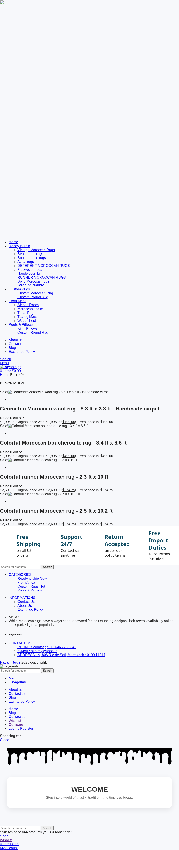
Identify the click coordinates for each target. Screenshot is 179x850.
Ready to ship (32, 578)
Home (5, 375)
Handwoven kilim (30, 273)
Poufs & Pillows (29, 590)
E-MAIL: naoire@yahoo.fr (37, 651)
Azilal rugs (25, 262)
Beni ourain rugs (30, 254)
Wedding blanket (30, 285)
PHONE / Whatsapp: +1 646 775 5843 (46, 647)
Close (4, 740)
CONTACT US (20, 643)
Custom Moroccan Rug (35, 293)
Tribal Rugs (26, 313)
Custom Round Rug (32, 297)
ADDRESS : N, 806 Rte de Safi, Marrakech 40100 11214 (61, 655)
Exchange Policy (30, 609)
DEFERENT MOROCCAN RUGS (43, 265)
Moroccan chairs (30, 309)
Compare (16, 724)
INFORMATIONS (22, 598)
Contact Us (26, 601)
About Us (24, 605)
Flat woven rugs (29, 269)
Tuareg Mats (27, 317)
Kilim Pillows (27, 328)
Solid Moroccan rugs (33, 281)
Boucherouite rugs (31, 258)
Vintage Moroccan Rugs (36, 250)
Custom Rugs (31, 586)
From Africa (26, 582)
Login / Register (21, 728)
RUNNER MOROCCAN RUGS (41, 277)
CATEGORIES (20, 574)
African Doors (28, 305)
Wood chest (26, 320)
